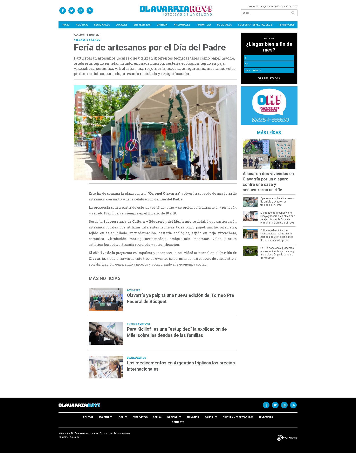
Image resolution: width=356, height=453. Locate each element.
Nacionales (182, 24)
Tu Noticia (203, 24)
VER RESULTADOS (269, 78)
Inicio (66, 24)
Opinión (162, 24)
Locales (121, 24)
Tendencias (286, 24)
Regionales (102, 24)
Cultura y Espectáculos (255, 24)
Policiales (224, 24)
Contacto (178, 422)
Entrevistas (142, 24)
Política (82, 24)
